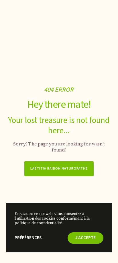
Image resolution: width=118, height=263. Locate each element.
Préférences (28, 238)
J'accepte (85, 238)
